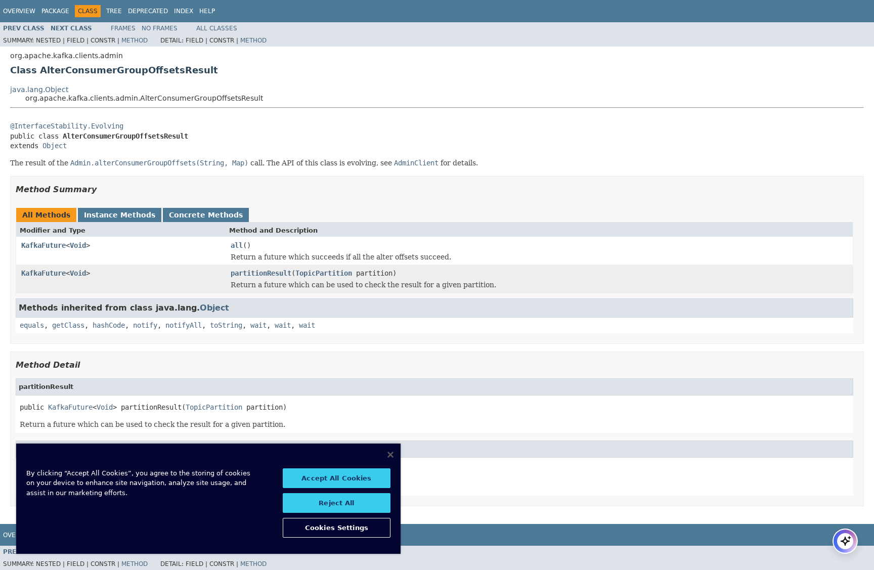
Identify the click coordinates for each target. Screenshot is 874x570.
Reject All (336, 503)
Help (207, 11)
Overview (19, 11)
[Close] (390, 455)
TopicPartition (323, 273)
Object (54, 146)
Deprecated (148, 11)
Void (78, 245)
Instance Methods (119, 215)
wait (258, 325)
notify (145, 325)
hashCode (109, 325)
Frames (123, 28)
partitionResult (261, 273)
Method (134, 40)
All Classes (216, 28)
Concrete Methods (206, 215)
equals (32, 325)
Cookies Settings (336, 528)
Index (183, 11)
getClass (68, 325)
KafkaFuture (43, 245)
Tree (114, 11)
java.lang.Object (39, 89)
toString (226, 325)
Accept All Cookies (336, 478)
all (237, 245)
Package (55, 11)
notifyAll (183, 325)
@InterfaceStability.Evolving (66, 126)
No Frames (160, 28)
